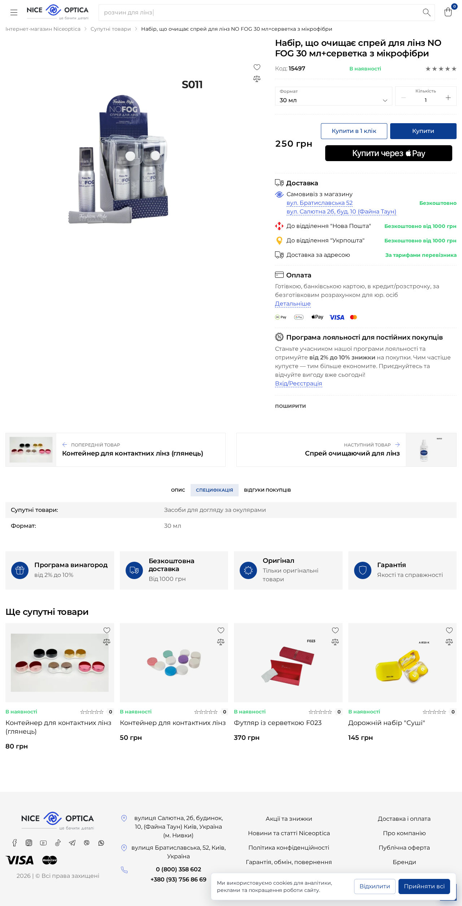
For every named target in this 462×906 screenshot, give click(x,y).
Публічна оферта (404, 847)
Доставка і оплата (404, 818)
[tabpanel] (60, 693)
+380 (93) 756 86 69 (178, 879)
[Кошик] (448, 12)
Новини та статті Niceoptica (289, 833)
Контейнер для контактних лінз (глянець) (58, 727)
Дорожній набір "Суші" (386, 723)
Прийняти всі (424, 886)
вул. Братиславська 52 (320, 202)
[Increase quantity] (448, 97)
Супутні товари (111, 29)
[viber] (87, 840)
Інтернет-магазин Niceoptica (42, 29)
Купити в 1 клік (354, 131)
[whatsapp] (101, 840)
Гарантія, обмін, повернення (289, 862)
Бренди (404, 862)
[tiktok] (58, 840)
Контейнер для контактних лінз (173, 723)
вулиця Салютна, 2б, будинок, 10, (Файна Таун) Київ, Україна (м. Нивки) (178, 827)
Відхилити (374, 886)
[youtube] (44, 840)
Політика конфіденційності (288, 847)
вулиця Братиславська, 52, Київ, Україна (178, 852)
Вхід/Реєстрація (298, 383)
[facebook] (15, 840)
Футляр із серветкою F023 (278, 723)
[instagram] (29, 840)
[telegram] (73, 840)
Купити (423, 131)
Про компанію (404, 833)
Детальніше (293, 303)
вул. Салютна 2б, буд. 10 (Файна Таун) (341, 211)
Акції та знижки (289, 818)
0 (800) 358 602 (178, 869)
